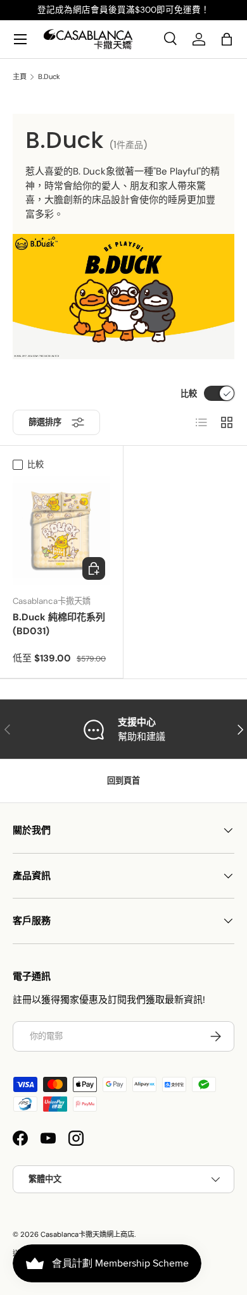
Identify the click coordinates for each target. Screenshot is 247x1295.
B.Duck (49, 76)
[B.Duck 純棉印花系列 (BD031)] (61, 530)
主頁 (20, 76)
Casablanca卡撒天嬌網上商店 (87, 1234)
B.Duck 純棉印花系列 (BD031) (59, 624)
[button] (227, 39)
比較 (188, 393)
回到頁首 (123, 780)
